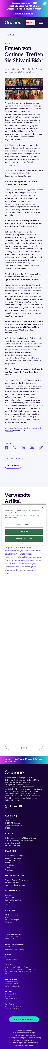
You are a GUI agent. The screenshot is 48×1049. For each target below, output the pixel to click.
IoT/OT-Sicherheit (12, 843)
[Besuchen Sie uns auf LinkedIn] (15, 806)
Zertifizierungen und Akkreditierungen (25, 1043)
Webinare (9, 922)
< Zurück (10, 35)
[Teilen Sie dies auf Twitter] (15, 448)
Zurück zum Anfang (22, 1019)
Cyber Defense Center (14, 825)
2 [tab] (24, 748)
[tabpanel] (24, 626)
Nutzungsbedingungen (17, 1038)
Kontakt (8, 902)
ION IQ (7, 828)
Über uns (8, 895)
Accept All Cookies (24, 539)
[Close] (42, 507)
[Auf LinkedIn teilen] (23, 448)
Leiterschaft (10, 897)
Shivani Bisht (24, 173)
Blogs (7, 917)
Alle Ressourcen (11, 915)
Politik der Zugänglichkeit (25, 1040)
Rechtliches (10, 863)
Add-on (9, 834)
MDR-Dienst (10, 820)
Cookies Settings (24, 525)
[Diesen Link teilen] (41, 448)
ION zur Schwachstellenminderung (20, 840)
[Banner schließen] (45, 4)
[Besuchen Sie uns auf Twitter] (10, 806)
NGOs (7, 867)
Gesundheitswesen (13, 858)
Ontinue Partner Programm (16, 880)
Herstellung (9, 865)
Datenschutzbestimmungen (25, 1033)
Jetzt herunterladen (23, 13)
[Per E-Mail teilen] (32, 448)
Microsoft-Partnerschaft (15, 885)
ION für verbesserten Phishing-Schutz (21, 838)
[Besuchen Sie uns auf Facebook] (6, 806)
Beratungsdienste (12, 845)
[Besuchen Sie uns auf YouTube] (20, 806)
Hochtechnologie (12, 860)
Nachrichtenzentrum (14, 900)
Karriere (8, 905)
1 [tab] (21, 748)
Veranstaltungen (12, 919)
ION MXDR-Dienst (12, 823)
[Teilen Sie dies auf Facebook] (6, 448)
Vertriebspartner (12, 882)
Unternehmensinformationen (25, 1045)
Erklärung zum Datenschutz (25, 1035)
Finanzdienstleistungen (15, 855)
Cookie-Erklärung (34, 1038)
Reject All (24, 532)
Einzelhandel (10, 870)
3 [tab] (26, 748)
